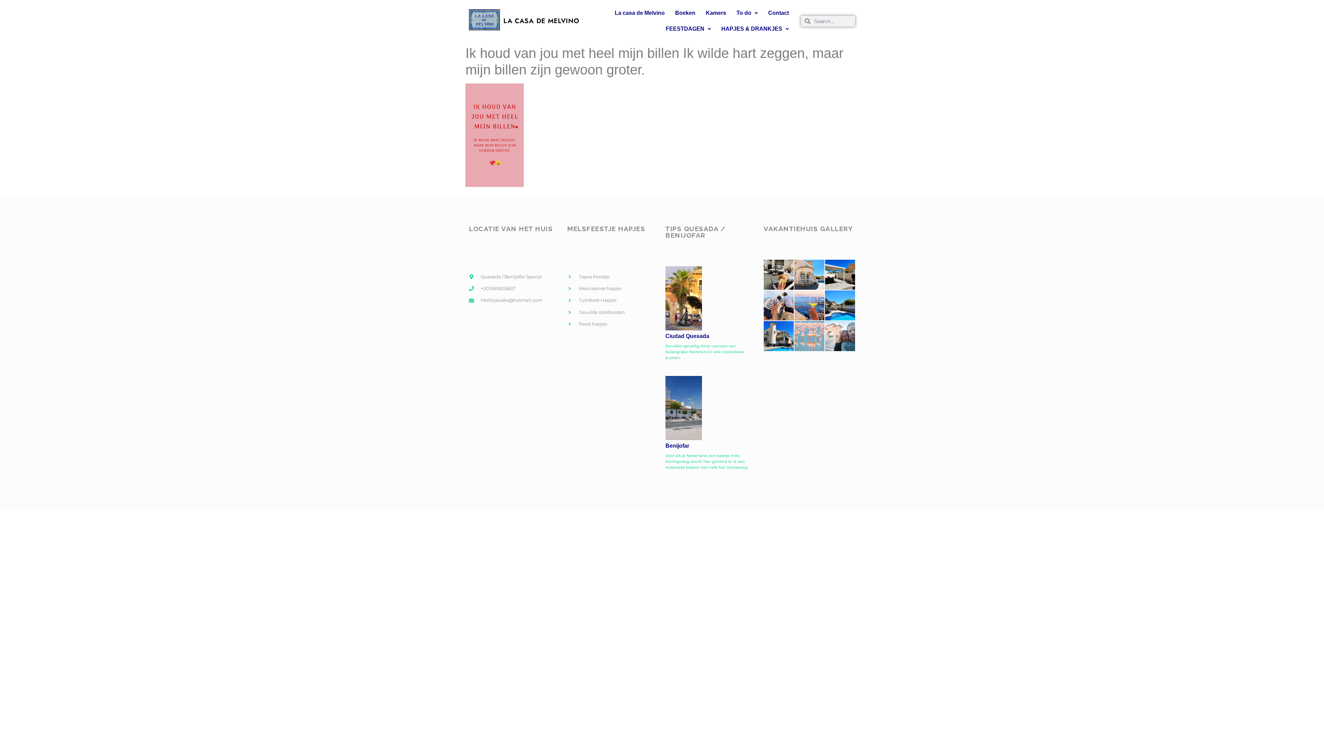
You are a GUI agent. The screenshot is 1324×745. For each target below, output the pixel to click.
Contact (778, 13)
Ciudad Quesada (687, 336)
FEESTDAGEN (685, 29)
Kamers (716, 13)
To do (743, 13)
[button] (747, 13)
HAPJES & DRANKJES (751, 29)
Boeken (685, 13)
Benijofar (677, 446)
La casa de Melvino (640, 13)
